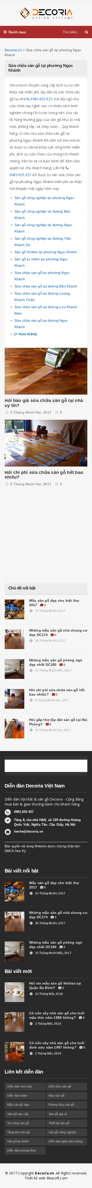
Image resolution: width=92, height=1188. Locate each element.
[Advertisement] (41, 533)
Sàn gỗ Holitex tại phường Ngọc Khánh (45, 252)
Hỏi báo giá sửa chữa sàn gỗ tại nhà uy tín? (44, 403)
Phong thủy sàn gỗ (61, 1104)
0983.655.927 (40, 99)
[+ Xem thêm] (25, 334)
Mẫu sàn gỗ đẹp (18, 1104)
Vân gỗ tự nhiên (18, 1141)
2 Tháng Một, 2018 (47, 1023)
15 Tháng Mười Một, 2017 (52, 670)
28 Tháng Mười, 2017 (49, 640)
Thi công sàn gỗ (18, 1123)
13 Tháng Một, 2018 (48, 994)
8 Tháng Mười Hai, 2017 (51, 700)
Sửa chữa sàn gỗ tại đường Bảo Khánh (45, 286)
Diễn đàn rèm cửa (19, 1086)
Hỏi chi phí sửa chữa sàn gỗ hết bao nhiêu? (44, 475)
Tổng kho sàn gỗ (18, 1132)
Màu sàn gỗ (57, 1095)
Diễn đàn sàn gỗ (60, 1086)
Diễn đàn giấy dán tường (66, 1141)
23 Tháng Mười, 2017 (49, 611)
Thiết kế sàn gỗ (59, 1123)
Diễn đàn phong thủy (21, 1150)
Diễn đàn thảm (17, 1095)
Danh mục (17, 32)
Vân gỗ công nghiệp (62, 1132)
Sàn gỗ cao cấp (18, 1114)
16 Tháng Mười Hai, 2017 (52, 730)
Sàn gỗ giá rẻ (58, 1114)
